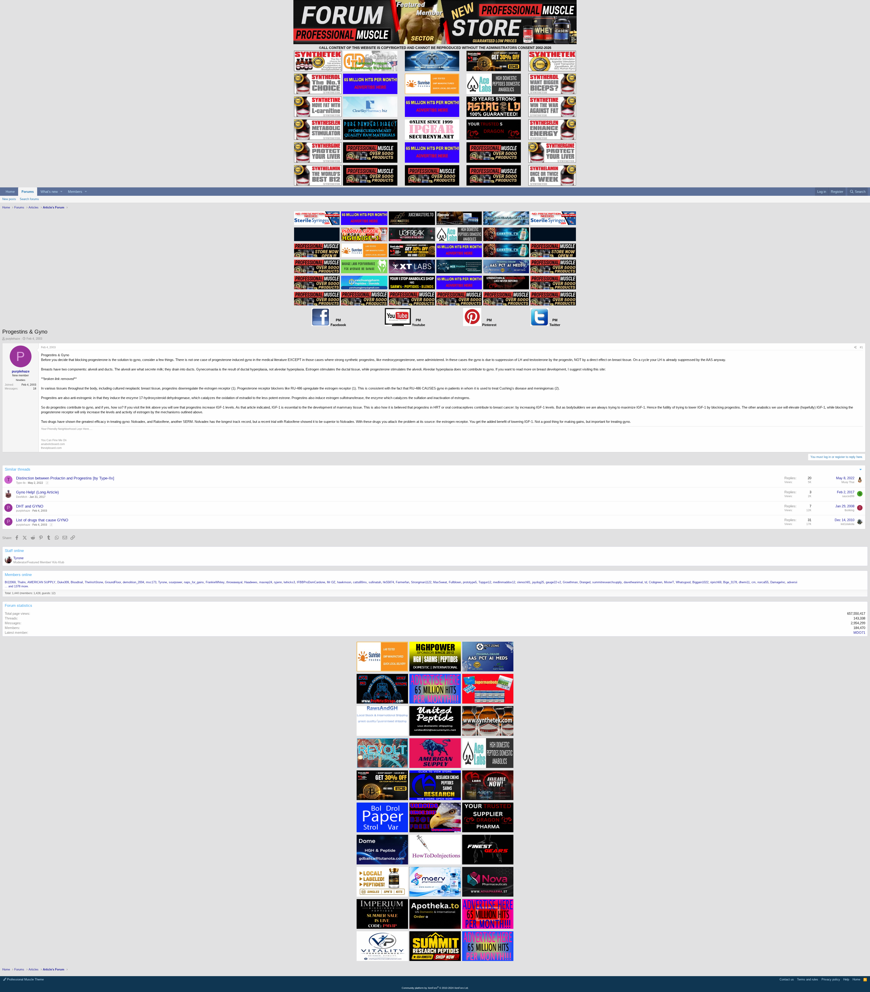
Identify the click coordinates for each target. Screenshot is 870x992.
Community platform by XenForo (435, 988)
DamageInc (777, 582)
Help (846, 979)
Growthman (570, 582)
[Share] (855, 347)
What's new (49, 192)
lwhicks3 (289, 582)
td (646, 582)
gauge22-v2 (553, 582)
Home (10, 192)
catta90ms (360, 582)
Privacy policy (831, 979)
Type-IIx (21, 482)
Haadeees (250, 582)
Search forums (29, 199)
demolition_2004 (133, 582)
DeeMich (21, 496)
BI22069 (10, 582)
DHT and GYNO (29, 506)
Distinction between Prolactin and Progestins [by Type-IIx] (65, 478)
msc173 (151, 582)
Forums (28, 192)
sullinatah (375, 582)
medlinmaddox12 (504, 582)
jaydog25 (538, 582)
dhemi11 (744, 582)
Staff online (14, 551)
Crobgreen (655, 582)
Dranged (585, 582)
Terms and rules (807, 979)
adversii (792, 582)
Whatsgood (683, 582)
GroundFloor (113, 582)
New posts (9, 199)
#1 (861, 347)
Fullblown (455, 582)
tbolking (849, 510)
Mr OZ (331, 582)
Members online (18, 575)
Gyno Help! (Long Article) (37, 492)
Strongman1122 (421, 582)
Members (75, 192)
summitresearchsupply (607, 582)
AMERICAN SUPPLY (41, 582)
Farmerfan (402, 582)
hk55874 (388, 582)
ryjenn (278, 582)
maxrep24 (265, 582)
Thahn (21, 582)
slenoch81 (523, 582)
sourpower (175, 582)
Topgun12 (484, 582)
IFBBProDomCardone (311, 582)
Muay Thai (847, 482)
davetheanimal (633, 582)
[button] (61, 191)
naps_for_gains (194, 582)
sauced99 (848, 496)
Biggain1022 (700, 582)
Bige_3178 (730, 582)
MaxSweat (440, 582)
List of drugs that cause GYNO (42, 520)
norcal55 (762, 582)
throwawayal (234, 582)
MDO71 (859, 632)
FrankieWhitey (215, 582)
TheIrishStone (94, 582)
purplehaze (13, 338)
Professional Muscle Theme (25, 979)
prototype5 (470, 582)
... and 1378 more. (17, 586)
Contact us (787, 979)
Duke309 (63, 582)
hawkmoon (344, 582)
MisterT (669, 582)
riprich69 (715, 582)
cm (754, 582)
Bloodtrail (77, 582)
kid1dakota (847, 524)
